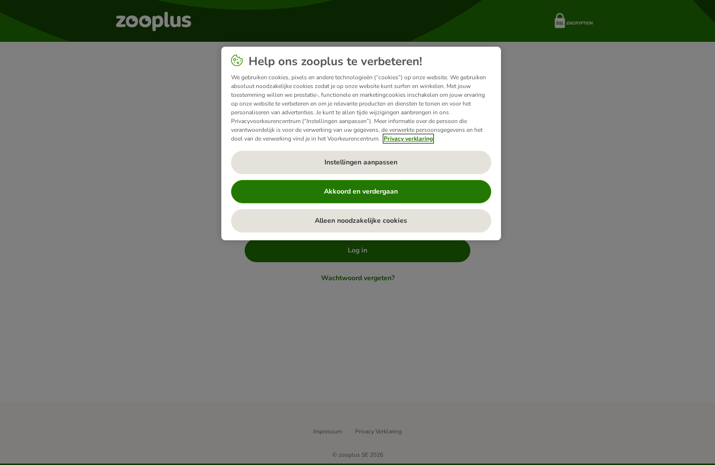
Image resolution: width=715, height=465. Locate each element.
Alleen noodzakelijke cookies (361, 220)
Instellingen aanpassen (360, 162)
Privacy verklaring (408, 139)
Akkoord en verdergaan (361, 191)
